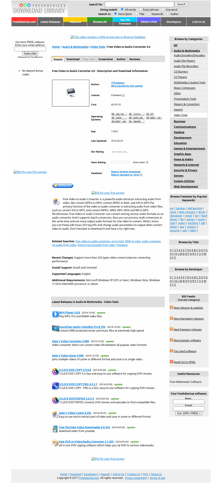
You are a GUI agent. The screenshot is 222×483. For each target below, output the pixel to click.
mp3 (172, 223)
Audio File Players (184, 61)
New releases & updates (188, 308)
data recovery (187, 212)
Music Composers (185, 88)
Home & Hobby (183, 159)
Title (141, 14)
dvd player (176, 215)
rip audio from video (64, 245)
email (188, 215)
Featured (75, 22)
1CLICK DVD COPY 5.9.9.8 (75, 370)
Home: (56, 47)
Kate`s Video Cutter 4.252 (75, 413)
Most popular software (187, 340)
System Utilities (184, 181)
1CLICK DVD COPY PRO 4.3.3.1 (78, 384)
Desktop (179, 132)
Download (73, 59)
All (175, 45)
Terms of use (157, 478)
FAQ (145, 474)
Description (125, 14)
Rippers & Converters (187, 104)
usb (184, 230)
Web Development (186, 186)
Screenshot (105, 59)
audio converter (151, 241)
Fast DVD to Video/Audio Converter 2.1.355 (86, 441)
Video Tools (98, 47)
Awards (105, 474)
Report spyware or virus (125, 174)
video (192, 230)
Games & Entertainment (189, 148)
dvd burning (195, 208)
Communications (185, 127)
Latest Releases (50, 22)
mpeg (181, 223)
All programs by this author (127, 85)
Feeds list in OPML (185, 362)
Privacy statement (136, 478)
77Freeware (117, 82)
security (175, 230)
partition (193, 223)
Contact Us (133, 474)
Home (63, 474)
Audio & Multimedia (75, 47)
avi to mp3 (117, 241)
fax (197, 215)
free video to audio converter (92, 241)
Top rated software (185, 351)
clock (173, 212)
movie (201, 219)
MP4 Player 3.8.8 (69, 312)
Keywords (157, 14)
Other (177, 93)
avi (171, 208)
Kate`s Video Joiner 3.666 (68, 355)
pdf (203, 223)
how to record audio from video (96, 245)
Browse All (100, 22)
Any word (171, 10)
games (190, 219)
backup (180, 208)
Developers (173, 22)
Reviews (134, 59)
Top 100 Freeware (125, 21)
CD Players (180, 77)
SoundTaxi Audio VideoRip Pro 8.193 (82, 327)
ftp (182, 219)
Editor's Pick (149, 22)
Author (174, 14)
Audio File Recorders (186, 66)
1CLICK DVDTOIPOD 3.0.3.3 (76, 398)
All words (130, 10)
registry (191, 227)
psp (182, 227)
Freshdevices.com (24, 22)
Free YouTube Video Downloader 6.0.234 (84, 427)
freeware (122, 245)
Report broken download (125, 171)
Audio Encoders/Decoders (189, 55)
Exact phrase (151, 10)
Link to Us (198, 22)
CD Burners (181, 71)
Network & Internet (186, 165)
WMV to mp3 (132, 241)
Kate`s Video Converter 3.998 (70, 341)
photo (173, 227)
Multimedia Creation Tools (190, 82)
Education (180, 143)
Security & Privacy (185, 170)
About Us (156, 474)
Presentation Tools (185, 99)
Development (182, 137)
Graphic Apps (182, 154)
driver (202, 212)
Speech (178, 109)
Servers (178, 176)
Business (179, 121)
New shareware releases (189, 318)
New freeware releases (188, 329)
